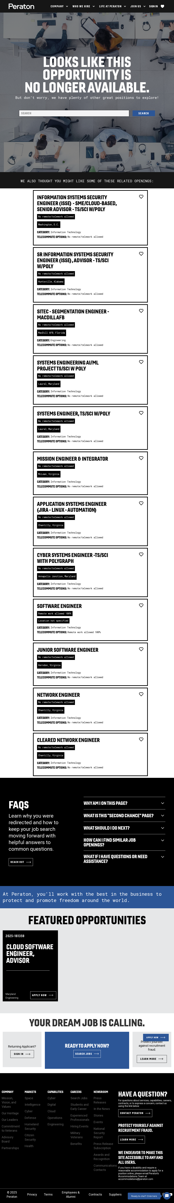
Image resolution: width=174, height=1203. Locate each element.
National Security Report (99, 1133)
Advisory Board (7, 1139)
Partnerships (10, 1148)
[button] (59, 6)
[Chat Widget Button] (167, 1196)
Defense (30, 1118)
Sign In (153, 6)
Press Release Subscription (103, 1146)
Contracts (95, 1194)
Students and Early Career (80, 1107)
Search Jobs (79, 1098)
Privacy (32, 1194)
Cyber (29, 1111)
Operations (55, 1118)
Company (7, 1092)
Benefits (76, 1144)
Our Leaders (10, 1119)
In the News (102, 1109)
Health (29, 1146)
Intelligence (32, 1104)
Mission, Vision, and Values (9, 1102)
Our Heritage (10, 1113)
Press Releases (100, 1100)
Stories (98, 1115)
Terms (48, 1194)
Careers (76, 1092)
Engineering (56, 1124)
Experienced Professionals (80, 1117)
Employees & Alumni (71, 1194)
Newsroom (101, 1092)
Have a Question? (142, 1094)
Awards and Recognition (102, 1157)
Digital (52, 1104)
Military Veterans (77, 1135)
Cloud (51, 1111)
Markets (30, 1092)
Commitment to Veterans (11, 1128)
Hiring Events (80, 1126)
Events (98, 1122)
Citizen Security (30, 1137)
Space (29, 1098)
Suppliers (115, 1194)
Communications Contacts (105, 1168)
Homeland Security (32, 1126)
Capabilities (55, 1092)
